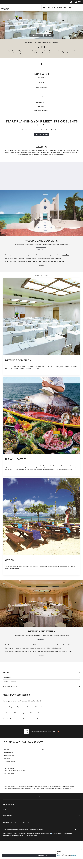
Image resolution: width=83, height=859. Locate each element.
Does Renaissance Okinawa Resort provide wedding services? (21, 713)
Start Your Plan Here (42, 134)
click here (73, 855)
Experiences (7, 758)
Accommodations (8, 752)
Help (35, 835)
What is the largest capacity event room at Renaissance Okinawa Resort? (24, 707)
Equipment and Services (41, 110)
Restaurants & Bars (9, 755)
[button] (71, 2)
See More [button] (69, 53)
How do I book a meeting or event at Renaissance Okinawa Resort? (22, 719)
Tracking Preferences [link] (7, 833)
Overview (6, 749)
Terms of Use (22, 833)
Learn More (40, 249)
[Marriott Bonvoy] (78, 2)
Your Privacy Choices (57, 833)
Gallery (43, 749)
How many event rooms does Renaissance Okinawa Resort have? (22, 701)
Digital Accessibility (68, 833)
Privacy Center (44, 833)
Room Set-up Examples (9, 681)
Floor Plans (41, 106)
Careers (15, 833)
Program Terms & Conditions (33, 833)
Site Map (21, 835)
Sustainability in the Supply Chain (10, 835)
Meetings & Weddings (9, 761)
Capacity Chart (40, 102)
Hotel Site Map (28, 835)
